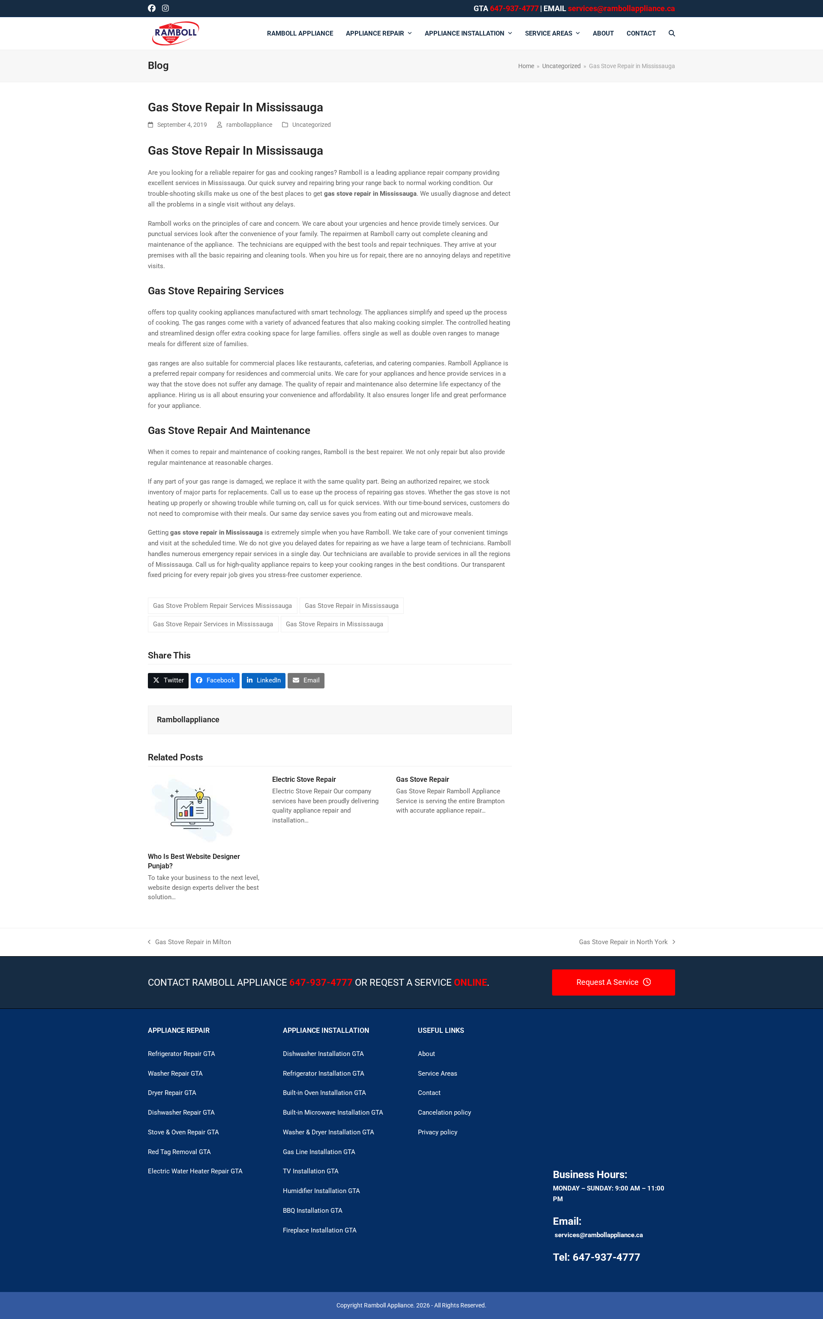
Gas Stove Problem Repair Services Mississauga (222, 606)
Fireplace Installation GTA (320, 1230)
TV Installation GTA (311, 1171)
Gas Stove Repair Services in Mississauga (213, 624)
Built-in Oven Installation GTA (324, 1093)
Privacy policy (437, 1132)
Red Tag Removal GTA (179, 1152)
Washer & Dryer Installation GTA (328, 1132)
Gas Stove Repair (422, 779)
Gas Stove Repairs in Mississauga (334, 624)
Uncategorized (311, 124)
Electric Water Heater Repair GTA (195, 1171)
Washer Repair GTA (175, 1073)
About (426, 1054)
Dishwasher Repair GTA (181, 1112)
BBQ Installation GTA (312, 1210)
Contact (429, 1093)
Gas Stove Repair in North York (623, 943)
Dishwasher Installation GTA (323, 1054)
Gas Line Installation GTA (319, 1152)
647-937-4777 (514, 8)
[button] (672, 33)
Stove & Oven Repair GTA (183, 1132)
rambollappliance (249, 124)
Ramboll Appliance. (389, 1305)
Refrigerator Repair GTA (181, 1054)
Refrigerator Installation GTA (323, 1073)
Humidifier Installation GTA (321, 1191)
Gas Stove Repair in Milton (189, 943)
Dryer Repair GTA (172, 1093)
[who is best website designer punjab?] (192, 810)
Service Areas (437, 1073)
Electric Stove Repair (304, 779)
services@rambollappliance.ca (599, 1235)
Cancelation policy (444, 1112)
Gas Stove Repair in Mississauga (352, 606)
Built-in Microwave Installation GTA (333, 1112)
